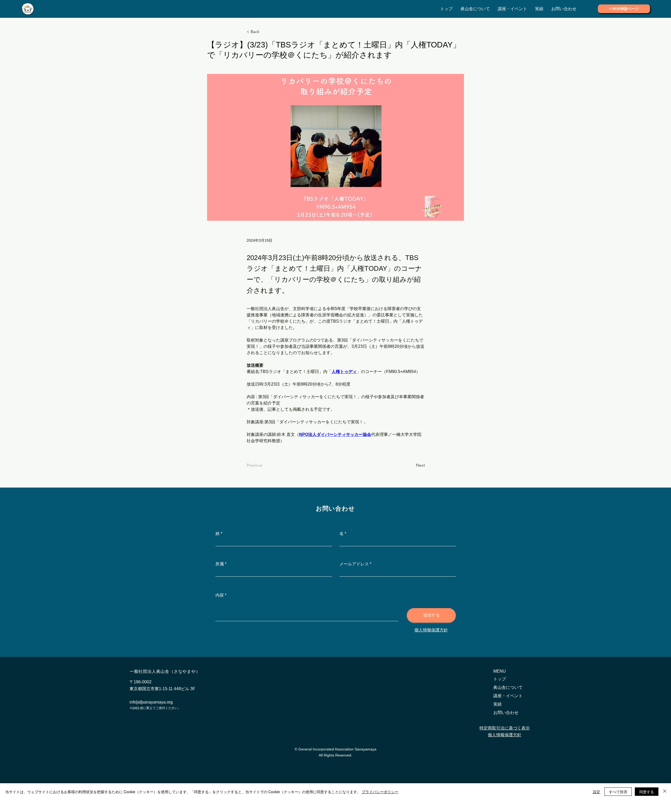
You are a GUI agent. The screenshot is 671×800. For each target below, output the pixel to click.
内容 (219, 595)
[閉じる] (665, 791)
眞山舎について (508, 687)
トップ (499, 679)
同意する (646, 791)
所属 (219, 564)
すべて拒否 (618, 791)
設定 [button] (596, 791)
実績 (497, 704)
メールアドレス (354, 564)
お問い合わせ (505, 712)
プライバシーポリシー (380, 791)
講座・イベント (508, 696)
